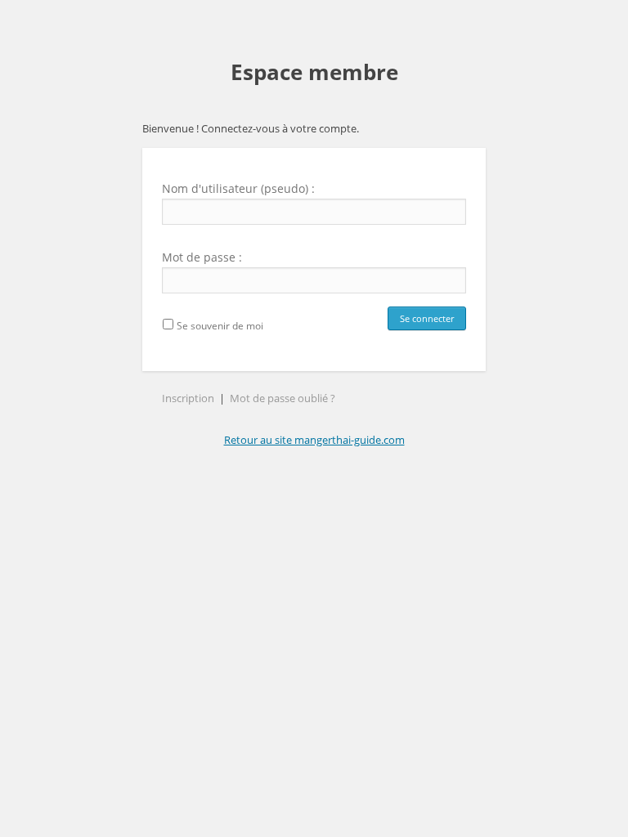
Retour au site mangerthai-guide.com (314, 439)
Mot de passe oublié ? (282, 398)
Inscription (188, 398)
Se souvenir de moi (218, 326)
